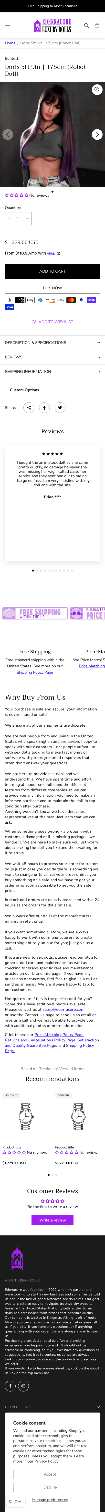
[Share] (28, 407)
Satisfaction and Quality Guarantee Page (52, 1042)
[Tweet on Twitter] (60, 407)
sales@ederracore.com (63, 1009)
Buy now (52, 288)
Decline (50, 1487)
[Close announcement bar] (97, 6)
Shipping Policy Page (35, 672)
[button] (52, 192)
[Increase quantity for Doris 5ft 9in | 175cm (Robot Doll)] (27, 218)
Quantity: (13, 208)
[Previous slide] (7, 134)
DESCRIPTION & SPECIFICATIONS (35, 342)
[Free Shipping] (35, 611)
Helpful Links (18, 1407)
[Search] (86, 25)
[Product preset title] (26, 1116)
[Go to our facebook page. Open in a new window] (10, 1386)
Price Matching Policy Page (59, 1034)
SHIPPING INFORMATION (28, 371)
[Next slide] (97, 134)
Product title (11, 1147)
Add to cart (52, 271)
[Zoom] (97, 89)
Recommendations (52, 1079)
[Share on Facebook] (44, 407)
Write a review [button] (52, 1220)
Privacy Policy (46, 1461)
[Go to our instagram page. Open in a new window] (23, 1386)
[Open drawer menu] (7, 25)
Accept (50, 1474)
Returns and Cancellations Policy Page (40, 1040)
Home (10, 43)
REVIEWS (13, 357)
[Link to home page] (17, 1258)
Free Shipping (35, 651)
